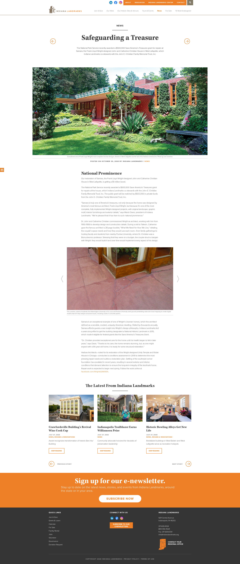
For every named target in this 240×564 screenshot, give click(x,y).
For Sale (169, 11)
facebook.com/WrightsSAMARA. (95, 371)
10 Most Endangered (183, 11)
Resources (140, 2)
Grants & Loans (54, 521)
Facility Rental (54, 531)
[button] (70, 282)
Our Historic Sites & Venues (128, 11)
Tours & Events (148, 11)
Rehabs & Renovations (64, 437)
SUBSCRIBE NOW (120, 499)
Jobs (50, 534)
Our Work (110, 11)
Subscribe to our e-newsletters (121, 525)
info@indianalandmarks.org (168, 535)
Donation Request (55, 545)
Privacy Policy (131, 559)
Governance (53, 541)
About (128, 2)
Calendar (52, 524)
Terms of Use (147, 559)
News (159, 11)
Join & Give (98, 11)
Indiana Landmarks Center (160, 2)
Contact (181, 2)
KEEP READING (56, 451)
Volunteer (52, 538)
